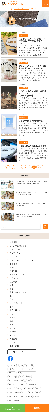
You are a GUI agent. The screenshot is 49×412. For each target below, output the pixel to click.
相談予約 (37, 408)
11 (38, 167)
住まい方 (13, 271)
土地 (11, 296)
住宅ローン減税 (13, 381)
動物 (11, 289)
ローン (21, 377)
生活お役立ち (15, 310)
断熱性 (11, 392)
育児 (22, 396)
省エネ (12, 317)
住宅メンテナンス (17, 274)
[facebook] (10, 358)
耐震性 (16, 396)
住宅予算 (13, 282)
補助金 (12, 335)
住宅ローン (14, 278)
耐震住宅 (13, 332)
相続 (11, 314)
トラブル (11, 369)
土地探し (23, 385)
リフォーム (12, 373)
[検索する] (45, 226)
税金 (11, 321)
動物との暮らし (13, 385)
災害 (25, 392)
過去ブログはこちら (23, 352)
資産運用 (13, 339)
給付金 (12, 328)
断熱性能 (18, 392)
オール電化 (29, 365)
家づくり (11, 388)
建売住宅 (30, 388)
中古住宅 (13, 264)
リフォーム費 (13, 377)
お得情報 (13, 242)
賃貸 (10, 400)
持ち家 (38, 388)
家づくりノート (16, 303)
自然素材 (29, 396)
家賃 (23, 388)
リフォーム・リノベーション (21, 260)
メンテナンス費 (28, 369)
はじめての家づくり (18, 246)
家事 (11, 307)
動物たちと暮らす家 (18, 292)
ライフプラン (15, 253)
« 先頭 (8, 167)
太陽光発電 (32, 385)
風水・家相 (14, 346)
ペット (19, 369)
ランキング (14, 257)
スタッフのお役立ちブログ (21, 9)
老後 (10, 396)
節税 (11, 324)
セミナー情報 (15, 249)
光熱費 (28, 381)
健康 (11, 285)
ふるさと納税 (13, 365)
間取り (12, 342)
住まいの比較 (15, 267)
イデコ (21, 365)
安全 (11, 299)
